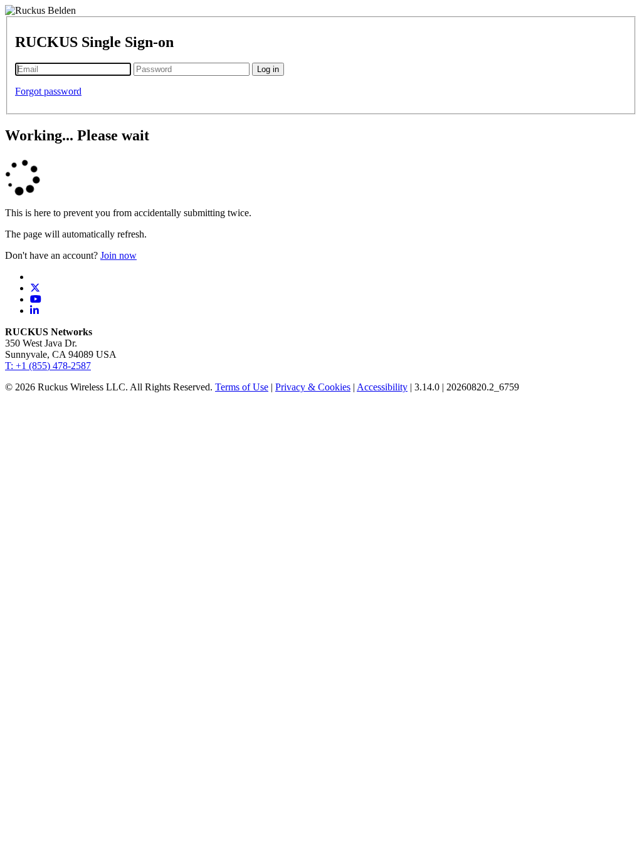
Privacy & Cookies (312, 387)
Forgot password (48, 91)
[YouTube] (35, 299)
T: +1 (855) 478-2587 (48, 365)
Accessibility (382, 387)
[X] (35, 288)
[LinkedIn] (34, 310)
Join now (118, 255)
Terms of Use (241, 387)
